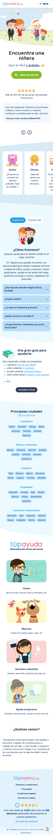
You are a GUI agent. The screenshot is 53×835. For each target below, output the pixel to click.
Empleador (26, 487)
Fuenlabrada (36, 497)
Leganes (15, 454)
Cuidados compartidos (26, 510)
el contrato (28, 368)
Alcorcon (16, 431)
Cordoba (42, 450)
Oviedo (25, 497)
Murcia (29, 473)
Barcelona (40, 473)
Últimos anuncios (26, 415)
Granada (37, 431)
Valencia (32, 450)
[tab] (18, 220)
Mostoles (41, 478)
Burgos (11, 520)
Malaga (32, 427)
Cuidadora (26, 421)
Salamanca (26, 459)
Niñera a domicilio (26, 444)
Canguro (26, 468)
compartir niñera (32, 371)
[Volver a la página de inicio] (13, 4)
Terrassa (26, 431)
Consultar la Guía (26, 390)
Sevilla (12, 427)
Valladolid (21, 450)
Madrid (41, 492)
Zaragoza (22, 427)
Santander (21, 520)
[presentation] (23, 132)
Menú (45, 4)
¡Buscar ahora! (29, 74)
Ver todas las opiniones (26, 821)
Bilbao (41, 427)
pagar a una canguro (38, 374)
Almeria (15, 497)
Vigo (11, 473)
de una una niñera (26, 365)
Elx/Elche (26, 454)
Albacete (26, 435)
